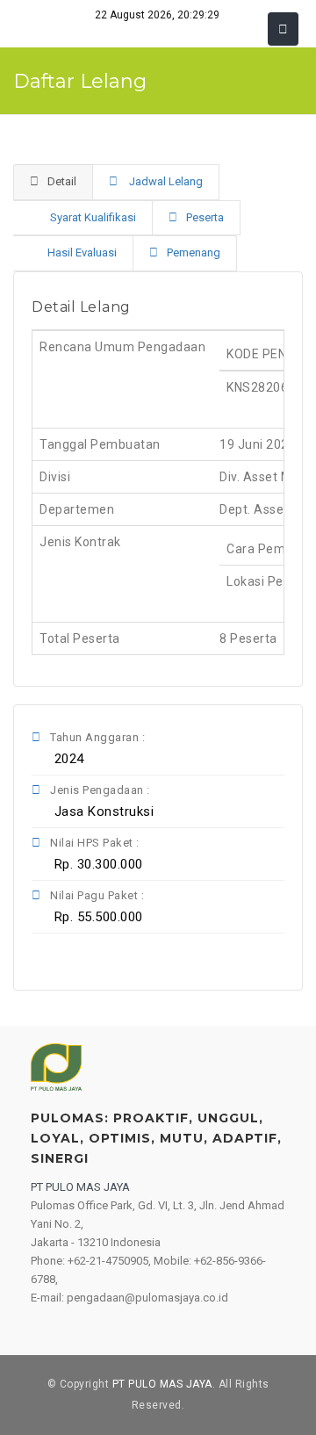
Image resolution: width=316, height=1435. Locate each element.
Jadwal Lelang (164, 181)
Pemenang (193, 252)
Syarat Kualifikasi (91, 217)
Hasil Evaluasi (82, 252)
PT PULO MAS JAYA (162, 1384)
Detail (61, 181)
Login (39, 962)
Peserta (205, 217)
